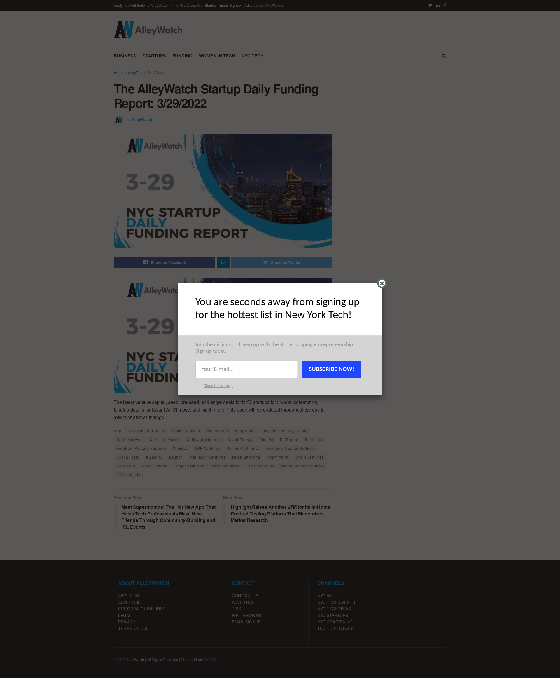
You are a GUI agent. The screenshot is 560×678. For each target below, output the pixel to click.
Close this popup (218, 386)
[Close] (382, 283)
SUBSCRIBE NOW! (331, 369)
